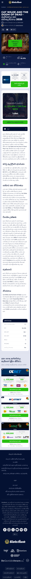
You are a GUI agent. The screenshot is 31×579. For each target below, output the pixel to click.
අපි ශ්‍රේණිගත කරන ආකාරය (15, 494)
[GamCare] (21, 550)
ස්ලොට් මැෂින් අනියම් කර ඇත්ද (15, 459)
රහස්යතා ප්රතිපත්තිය (15, 488)
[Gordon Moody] (15, 555)
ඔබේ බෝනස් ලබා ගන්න (19, 84)
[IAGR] (6, 550)
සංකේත (15, 462)
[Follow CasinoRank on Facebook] (5, 529)
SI (14, 534)
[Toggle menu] (2, 2)
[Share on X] (3, 29)
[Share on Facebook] (7, 29)
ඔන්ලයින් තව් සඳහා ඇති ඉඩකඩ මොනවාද (15, 465)
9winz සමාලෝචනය (15, 444)
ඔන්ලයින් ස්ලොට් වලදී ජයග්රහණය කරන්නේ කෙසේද (15, 469)
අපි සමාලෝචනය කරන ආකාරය (15, 491)
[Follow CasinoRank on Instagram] (9, 529)
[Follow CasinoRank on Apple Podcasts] (25, 529)
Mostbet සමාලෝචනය (15, 418)
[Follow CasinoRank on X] (13, 529)
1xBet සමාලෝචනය (15, 392)
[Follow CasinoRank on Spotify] (21, 529)
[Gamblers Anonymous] (12, 550)
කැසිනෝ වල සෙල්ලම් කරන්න (15, 43)
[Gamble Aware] (12, 560)
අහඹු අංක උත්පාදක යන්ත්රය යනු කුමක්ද (15, 473)
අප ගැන (15, 485)
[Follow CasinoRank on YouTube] (17, 529)
